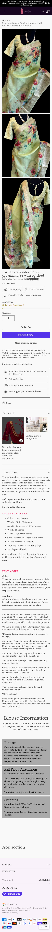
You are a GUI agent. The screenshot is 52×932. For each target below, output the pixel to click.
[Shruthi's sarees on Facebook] (3, 888)
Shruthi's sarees (23, 908)
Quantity (6, 313)
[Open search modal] (43, 11)
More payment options (26, 343)
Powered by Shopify (10, 913)
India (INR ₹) (10, 904)
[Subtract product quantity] (12, 318)
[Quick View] (21, 441)
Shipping (6, 364)
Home (5, 21)
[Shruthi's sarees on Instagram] (11, 888)
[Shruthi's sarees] (26, 11)
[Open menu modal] (3, 11)
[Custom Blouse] (36, 424)
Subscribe (44, 880)
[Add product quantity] (4, 318)
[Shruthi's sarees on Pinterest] (7, 888)
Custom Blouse (33, 436)
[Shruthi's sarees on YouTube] (15, 888)
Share (8, 403)
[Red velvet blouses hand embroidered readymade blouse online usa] (13, 430)
